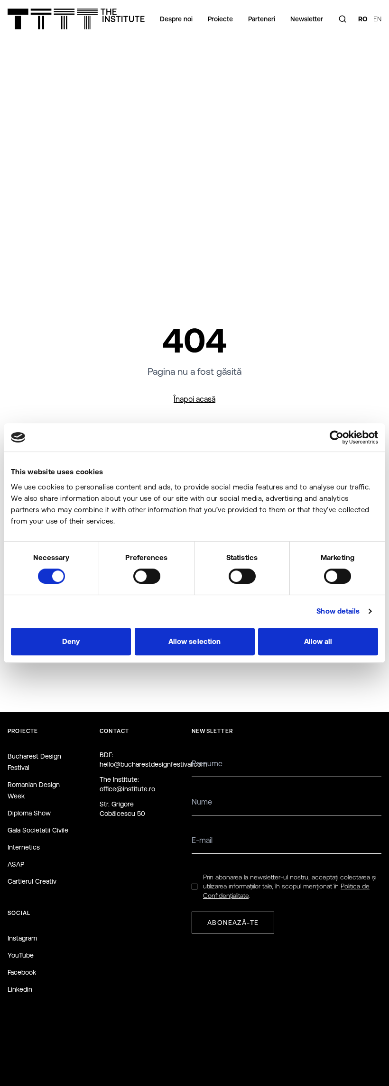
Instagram (22, 938)
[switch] (146, 576)
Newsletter (306, 19)
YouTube (21, 955)
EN (377, 19)
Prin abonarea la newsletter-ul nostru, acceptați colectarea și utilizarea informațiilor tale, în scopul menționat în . (289, 886)
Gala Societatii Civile (38, 830)
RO (363, 19)
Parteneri (261, 19)
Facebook (22, 972)
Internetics (24, 847)
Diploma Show (29, 813)
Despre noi (176, 19)
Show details (338, 611)
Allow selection (194, 641)
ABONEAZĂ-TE (233, 922)
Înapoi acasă (194, 399)
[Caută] (342, 19)
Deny (71, 641)
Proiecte (220, 19)
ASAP (16, 864)
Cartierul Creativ (32, 881)
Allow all (318, 641)
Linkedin (20, 989)
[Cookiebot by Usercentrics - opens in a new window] (336, 437)
